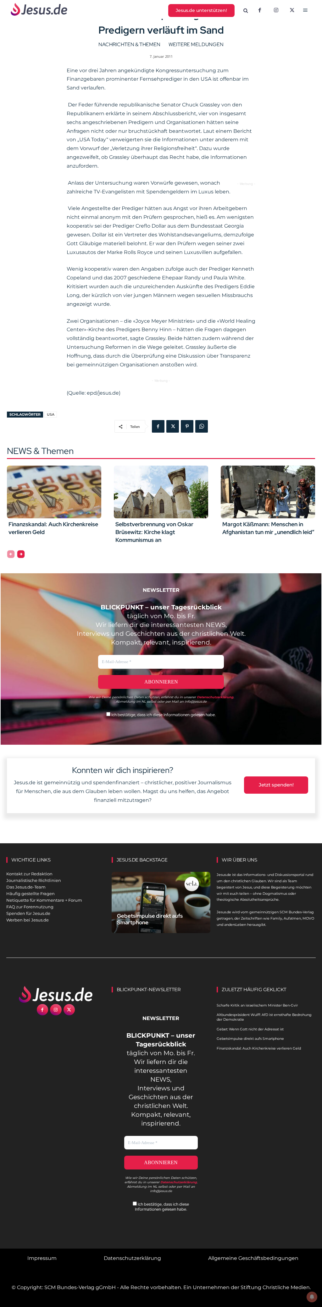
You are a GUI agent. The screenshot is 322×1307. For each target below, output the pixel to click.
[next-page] (21, 554)
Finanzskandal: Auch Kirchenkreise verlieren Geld (259, 1048)
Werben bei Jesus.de (27, 919)
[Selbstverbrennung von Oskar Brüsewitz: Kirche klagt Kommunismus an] (161, 492)
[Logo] (55, 994)
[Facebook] (259, 10)
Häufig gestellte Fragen (30, 893)
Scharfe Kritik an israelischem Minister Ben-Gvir (257, 1005)
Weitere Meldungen (196, 44)
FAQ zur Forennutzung (29, 906)
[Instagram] (276, 10)
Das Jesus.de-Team (26, 886)
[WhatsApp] (201, 426)
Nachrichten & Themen (129, 44)
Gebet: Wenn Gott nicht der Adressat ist (250, 1029)
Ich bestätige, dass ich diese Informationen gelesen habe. (163, 714)
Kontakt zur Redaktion (29, 873)
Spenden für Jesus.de (28, 913)
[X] (292, 10)
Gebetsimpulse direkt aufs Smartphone (150, 919)
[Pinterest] (187, 426)
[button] (246, 10)
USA (50, 414)
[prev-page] (11, 554)
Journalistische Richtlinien (33, 880)
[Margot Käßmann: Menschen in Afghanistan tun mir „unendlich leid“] (268, 492)
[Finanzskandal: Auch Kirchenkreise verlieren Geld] (54, 492)
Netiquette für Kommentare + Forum (44, 900)
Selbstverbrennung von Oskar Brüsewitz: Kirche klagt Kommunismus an (154, 532)
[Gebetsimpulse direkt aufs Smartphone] (161, 902)
